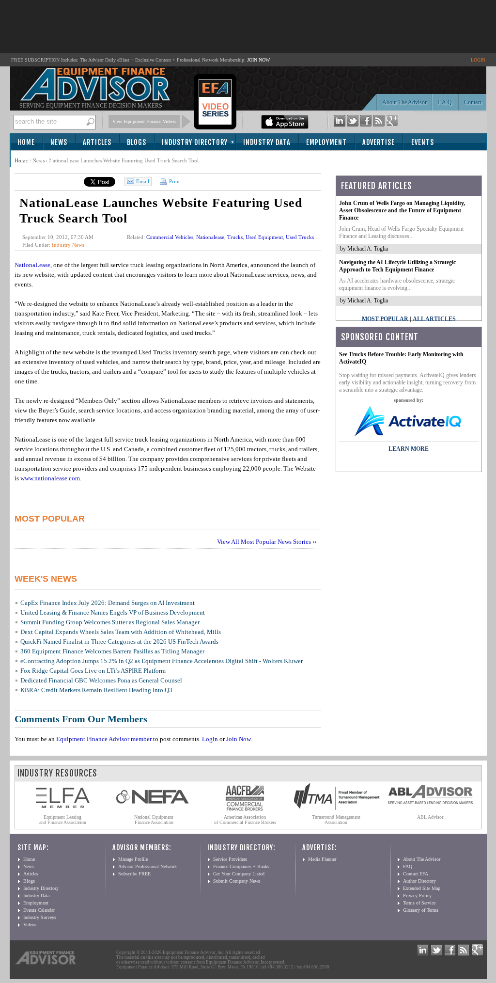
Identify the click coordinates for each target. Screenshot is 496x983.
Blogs (136, 142)
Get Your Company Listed (238, 873)
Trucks (235, 237)
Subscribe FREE (134, 873)
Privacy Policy (417, 895)
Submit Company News (236, 881)
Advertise (378, 142)
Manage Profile (133, 859)
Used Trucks (300, 237)
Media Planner (322, 859)
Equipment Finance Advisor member (104, 739)
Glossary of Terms (420, 910)
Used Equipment (264, 237)
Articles (97, 142)
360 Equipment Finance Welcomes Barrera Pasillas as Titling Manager (112, 651)
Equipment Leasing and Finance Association (62, 819)
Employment (326, 142)
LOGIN (478, 60)
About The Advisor (404, 102)
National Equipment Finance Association (153, 819)
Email (142, 181)
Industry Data (267, 142)
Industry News (68, 245)
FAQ (407, 866)
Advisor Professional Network (147, 866)
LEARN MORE (408, 448)
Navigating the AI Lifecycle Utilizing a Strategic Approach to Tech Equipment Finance (397, 266)
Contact (472, 102)
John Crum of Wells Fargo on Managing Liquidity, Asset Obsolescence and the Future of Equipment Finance (402, 210)
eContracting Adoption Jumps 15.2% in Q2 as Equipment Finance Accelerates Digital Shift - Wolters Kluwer (161, 661)
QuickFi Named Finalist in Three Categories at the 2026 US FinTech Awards (119, 641)
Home (26, 142)
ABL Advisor (430, 817)
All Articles (434, 319)
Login (210, 739)
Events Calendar (39, 910)
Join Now (238, 739)
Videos (29, 924)
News (58, 142)
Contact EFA (415, 873)
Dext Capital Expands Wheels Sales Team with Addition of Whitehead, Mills (120, 631)
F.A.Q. (445, 102)
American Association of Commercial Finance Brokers (245, 819)
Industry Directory (195, 142)
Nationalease (210, 237)
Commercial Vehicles (169, 237)
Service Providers (230, 859)
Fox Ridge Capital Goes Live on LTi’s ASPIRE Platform (93, 670)
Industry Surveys (39, 917)
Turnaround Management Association (336, 819)
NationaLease (32, 265)
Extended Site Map (421, 888)
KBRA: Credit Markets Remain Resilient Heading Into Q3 (96, 690)
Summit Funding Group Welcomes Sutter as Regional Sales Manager (110, 622)
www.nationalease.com (50, 478)
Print (174, 181)
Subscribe (37, 159)
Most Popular (385, 319)
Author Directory (419, 881)
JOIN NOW (258, 60)
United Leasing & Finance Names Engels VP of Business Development (112, 612)
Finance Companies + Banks (241, 866)
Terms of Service (419, 902)
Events (422, 142)
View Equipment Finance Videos (144, 121)
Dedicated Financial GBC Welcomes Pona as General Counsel (101, 680)
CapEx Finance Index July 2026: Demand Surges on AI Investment (107, 602)
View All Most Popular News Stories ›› (266, 541)
